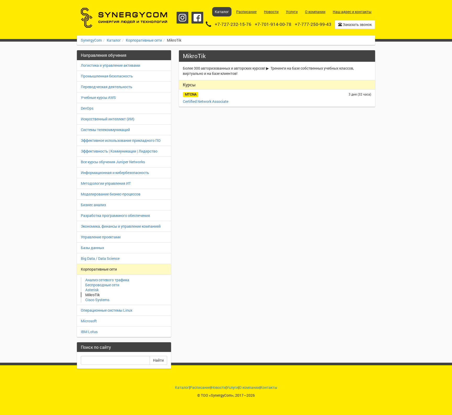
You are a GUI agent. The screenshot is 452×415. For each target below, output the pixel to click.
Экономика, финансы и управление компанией (121, 226)
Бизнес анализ (93, 204)
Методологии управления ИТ (106, 183)
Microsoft (89, 320)
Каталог (114, 40)
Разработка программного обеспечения (115, 215)
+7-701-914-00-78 (273, 24)
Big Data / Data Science (100, 258)
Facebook (197, 18)
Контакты (268, 387)
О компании (249, 387)
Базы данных (92, 247)
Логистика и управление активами (110, 65)
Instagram (182, 18)
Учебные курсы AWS (98, 97)
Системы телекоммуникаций (105, 129)
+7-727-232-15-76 (233, 24)
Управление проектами (101, 236)
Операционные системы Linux (106, 310)
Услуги (232, 387)
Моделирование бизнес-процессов (110, 194)
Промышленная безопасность (107, 76)
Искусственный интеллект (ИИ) (107, 118)
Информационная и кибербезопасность (115, 172)
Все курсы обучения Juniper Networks (113, 161)
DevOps (87, 108)
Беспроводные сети (102, 284)
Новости (218, 387)
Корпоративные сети (144, 40)
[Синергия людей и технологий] (124, 18)
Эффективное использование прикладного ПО (121, 140)
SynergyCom (91, 40)
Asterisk (92, 289)
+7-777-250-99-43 (313, 24)
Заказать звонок (357, 24)
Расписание (200, 387)
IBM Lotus (89, 331)
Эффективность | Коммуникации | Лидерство (119, 151)
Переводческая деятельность (106, 86)
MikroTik (92, 294)
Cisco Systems (97, 299)
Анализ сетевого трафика (107, 279)
